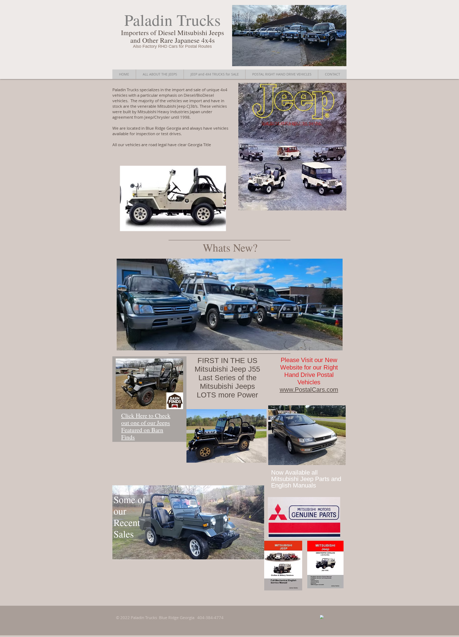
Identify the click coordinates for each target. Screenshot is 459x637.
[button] (173, 198)
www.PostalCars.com (309, 389)
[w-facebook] (322, 617)
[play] (218, 223)
